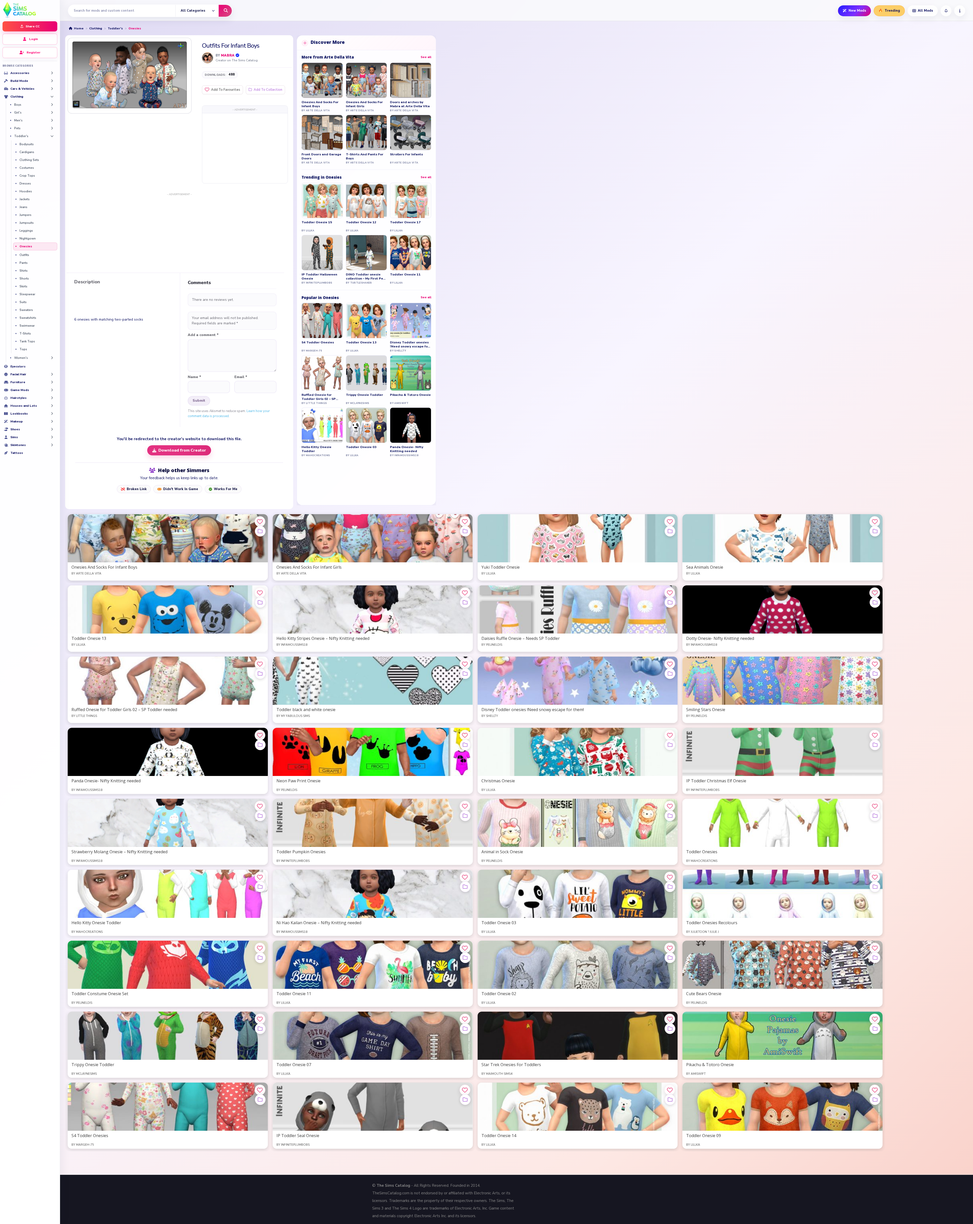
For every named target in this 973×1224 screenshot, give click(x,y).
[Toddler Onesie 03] (366, 425)
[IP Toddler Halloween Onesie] (322, 252)
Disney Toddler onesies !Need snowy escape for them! (409, 344)
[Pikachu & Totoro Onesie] (410, 373)
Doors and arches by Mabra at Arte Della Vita (410, 104)
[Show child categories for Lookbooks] (52, 413)
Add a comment (203, 335)
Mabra (227, 55)
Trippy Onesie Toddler (364, 395)
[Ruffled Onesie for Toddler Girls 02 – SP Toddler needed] (322, 373)
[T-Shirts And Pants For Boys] (366, 132)
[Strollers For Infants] (410, 132)
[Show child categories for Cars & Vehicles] (52, 88)
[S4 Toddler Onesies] (322, 320)
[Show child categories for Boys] (52, 104)
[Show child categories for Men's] (52, 120)
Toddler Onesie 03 (361, 447)
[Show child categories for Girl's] (52, 112)
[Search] (225, 11)
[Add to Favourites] (260, 521)
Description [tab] (87, 282)
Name (194, 377)
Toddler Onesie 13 (361, 342)
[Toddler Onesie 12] (366, 200)
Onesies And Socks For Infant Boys (320, 104)
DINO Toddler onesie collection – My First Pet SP (365, 276)
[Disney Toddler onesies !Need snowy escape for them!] (410, 320)
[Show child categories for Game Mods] (52, 390)
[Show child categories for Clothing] (52, 96)
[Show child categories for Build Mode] (52, 81)
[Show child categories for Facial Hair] (52, 374)
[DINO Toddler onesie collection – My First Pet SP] (366, 252)
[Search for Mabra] (207, 57)
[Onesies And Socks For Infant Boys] (322, 80)
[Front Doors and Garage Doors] (322, 132)
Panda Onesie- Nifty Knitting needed (406, 449)
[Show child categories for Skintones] (52, 445)
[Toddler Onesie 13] (366, 320)
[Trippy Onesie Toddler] (366, 373)
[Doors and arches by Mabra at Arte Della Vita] (410, 80)
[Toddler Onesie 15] (322, 200)
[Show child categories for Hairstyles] (52, 398)
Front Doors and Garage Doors (321, 156)
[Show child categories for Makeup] (52, 421)
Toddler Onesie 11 (405, 274)
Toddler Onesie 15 (317, 222)
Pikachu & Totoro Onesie (410, 395)
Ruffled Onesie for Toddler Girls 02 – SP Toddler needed (319, 397)
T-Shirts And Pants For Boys (364, 156)
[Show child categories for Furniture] (52, 382)
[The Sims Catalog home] (30, 9)
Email (240, 377)
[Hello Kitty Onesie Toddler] (322, 425)
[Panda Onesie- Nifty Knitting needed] (410, 425)
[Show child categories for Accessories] (52, 73)
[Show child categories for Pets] (52, 128)
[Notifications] (946, 10)
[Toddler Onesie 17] (410, 200)
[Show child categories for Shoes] (52, 429)
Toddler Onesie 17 (405, 222)
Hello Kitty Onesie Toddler (316, 449)
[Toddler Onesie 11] (410, 252)
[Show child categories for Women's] (52, 358)
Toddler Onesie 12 (361, 222)
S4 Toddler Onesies (318, 342)
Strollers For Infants (406, 154)
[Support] (959, 10)
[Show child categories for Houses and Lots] (52, 406)
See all (426, 57)
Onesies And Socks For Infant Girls (364, 104)
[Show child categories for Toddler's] (52, 136)
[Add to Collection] (260, 531)
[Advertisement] (245, 148)
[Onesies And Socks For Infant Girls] (366, 80)
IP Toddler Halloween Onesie (319, 276)
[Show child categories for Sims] (52, 437)
